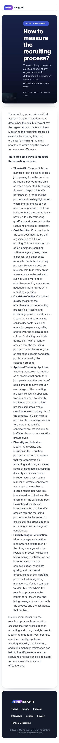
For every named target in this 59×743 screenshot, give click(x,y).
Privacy (41, 716)
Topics (14, 709)
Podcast (37, 709)
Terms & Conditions (21, 723)
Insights (14, 7)
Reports (25, 709)
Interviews (16, 716)
